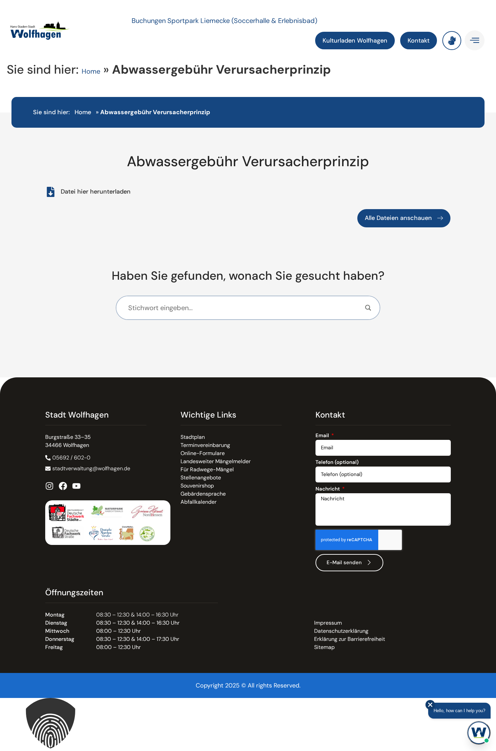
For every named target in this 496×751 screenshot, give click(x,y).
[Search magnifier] (368, 307)
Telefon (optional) (337, 463)
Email (322, 436)
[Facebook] (63, 486)
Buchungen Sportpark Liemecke (181, 20)
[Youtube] (76, 486)
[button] (248, 724)
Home (91, 71)
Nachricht (328, 489)
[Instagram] (49, 486)
